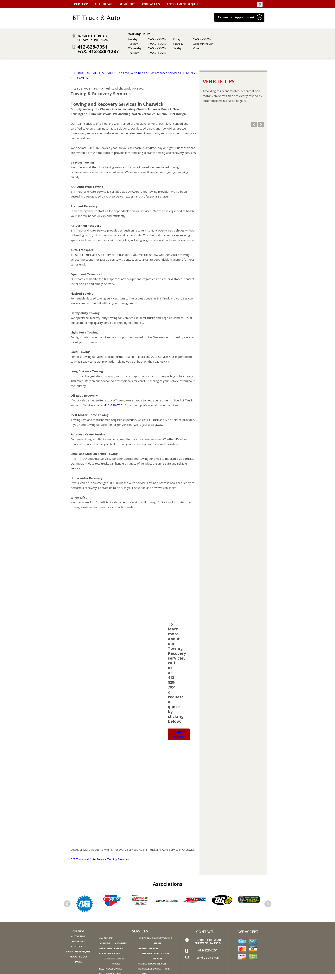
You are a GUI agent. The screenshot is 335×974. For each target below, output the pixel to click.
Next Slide (261, 124)
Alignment (121, 943)
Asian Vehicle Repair (111, 948)
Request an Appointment (236, 17)
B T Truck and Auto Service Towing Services (100, 859)
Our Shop (81, 4)
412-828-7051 (92, 47)
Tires (168, 968)
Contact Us (151, 4)
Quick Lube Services (149, 968)
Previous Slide (254, 124)
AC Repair (104, 943)
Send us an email (207, 957)
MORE (78, 961)
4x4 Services (106, 938)
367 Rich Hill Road (106, 88)
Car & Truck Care (109, 953)
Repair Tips (127, 4)
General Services (148, 948)
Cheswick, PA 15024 (131, 88)
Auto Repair (103, 4)
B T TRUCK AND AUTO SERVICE (92, 73)
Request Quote (179, 734)
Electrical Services (110, 968)
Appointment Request (183, 4)
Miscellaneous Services (152, 963)
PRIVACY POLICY (78, 956)
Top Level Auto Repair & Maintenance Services (148, 73)
